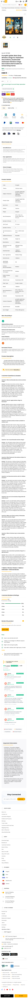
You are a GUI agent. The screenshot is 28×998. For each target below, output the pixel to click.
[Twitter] (10, 989)
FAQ (3, 849)
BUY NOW (21, 995)
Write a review (5, 629)
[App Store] (5, 954)
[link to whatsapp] (10, 37)
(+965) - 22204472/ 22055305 (10, 944)
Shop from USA (6, 972)
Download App (5, 840)
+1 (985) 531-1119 (7, 948)
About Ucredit (5, 851)
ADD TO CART (7, 995)
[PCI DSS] (5, 966)
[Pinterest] (13, 989)
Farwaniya (4, 920)
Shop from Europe (16, 978)
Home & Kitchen (10, 8)
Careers (3, 856)
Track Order (4, 823)
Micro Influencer (5, 830)
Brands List (4, 842)
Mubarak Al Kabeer (6, 918)
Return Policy (5, 847)
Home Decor (17, 8)
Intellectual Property (6, 818)
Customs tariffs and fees (8, 825)
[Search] (25, 5)
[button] (17, 1)
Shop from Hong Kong (17, 974)
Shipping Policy (5, 827)
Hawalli (3, 913)
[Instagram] (5, 989)
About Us (4, 812)
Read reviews (6, 670)
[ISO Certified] (14, 966)
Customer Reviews (6, 845)
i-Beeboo (4, 10)
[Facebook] (3, 989)
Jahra (3, 922)
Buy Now (19, 130)
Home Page (4, 8)
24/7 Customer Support (11, 936)
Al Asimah (4, 925)
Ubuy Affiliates (5, 862)
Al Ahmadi (4, 916)
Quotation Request (6, 816)
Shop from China (15, 976)
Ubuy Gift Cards (5, 854)
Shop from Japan (6, 974)
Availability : (4, 77)
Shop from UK (14, 972)
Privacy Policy (16, 984)
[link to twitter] (17, 37)
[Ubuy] (5, 1)
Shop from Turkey (6, 978)
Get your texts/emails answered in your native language (14, 939)
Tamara (3, 860)
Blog (3, 858)
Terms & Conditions (7, 984)
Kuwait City (4, 911)
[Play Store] (14, 954)
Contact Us (4, 814)
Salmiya (3, 927)
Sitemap (4, 821)
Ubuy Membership (6, 832)
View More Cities (6, 929)
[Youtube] (8, 989)
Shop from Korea (6, 976)
